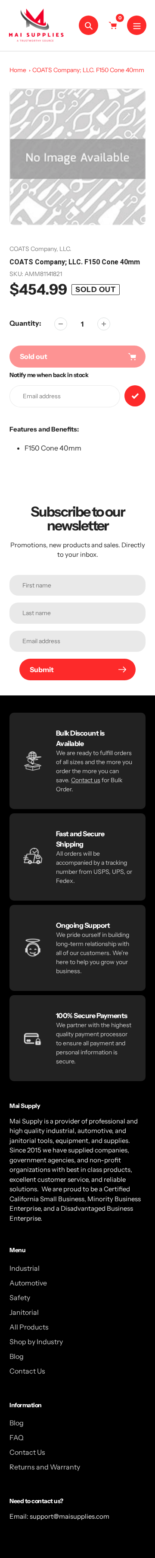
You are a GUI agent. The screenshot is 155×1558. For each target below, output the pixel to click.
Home (17, 70)
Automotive (28, 1283)
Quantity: (25, 323)
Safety (19, 1297)
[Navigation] (136, 25)
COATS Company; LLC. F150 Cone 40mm (88, 70)
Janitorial (24, 1312)
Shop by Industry (36, 1341)
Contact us (85, 780)
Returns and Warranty (44, 1467)
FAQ (16, 1437)
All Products (29, 1327)
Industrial (24, 1268)
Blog (16, 1356)
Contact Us (27, 1371)
